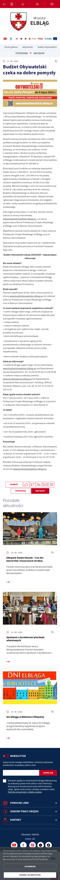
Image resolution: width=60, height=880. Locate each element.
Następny (39, 53)
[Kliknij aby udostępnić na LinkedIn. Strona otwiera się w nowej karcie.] (39, 484)
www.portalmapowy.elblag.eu (17, 379)
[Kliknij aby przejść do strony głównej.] (23, 4)
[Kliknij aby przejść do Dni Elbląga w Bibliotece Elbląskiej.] (30, 688)
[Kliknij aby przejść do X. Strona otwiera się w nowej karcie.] (21, 39)
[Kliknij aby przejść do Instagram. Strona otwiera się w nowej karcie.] (16, 39)
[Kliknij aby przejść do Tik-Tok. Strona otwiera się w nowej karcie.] (25, 39)
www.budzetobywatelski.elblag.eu (19, 218)
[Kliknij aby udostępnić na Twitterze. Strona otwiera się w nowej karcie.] (33, 484)
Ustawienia (30, 866)
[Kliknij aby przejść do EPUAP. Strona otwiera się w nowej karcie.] (48, 39)
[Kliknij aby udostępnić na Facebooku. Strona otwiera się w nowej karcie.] (26, 484)
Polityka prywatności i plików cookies (25, 792)
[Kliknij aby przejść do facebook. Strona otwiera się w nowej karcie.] (11, 39)
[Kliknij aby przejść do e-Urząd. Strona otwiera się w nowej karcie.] (32, 39)
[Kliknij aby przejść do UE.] (55, 39)
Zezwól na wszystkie (30, 875)
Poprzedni (22, 53)
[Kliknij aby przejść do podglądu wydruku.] (51, 484)
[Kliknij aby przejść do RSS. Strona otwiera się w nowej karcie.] (56, 61)
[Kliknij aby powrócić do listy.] (30, 53)
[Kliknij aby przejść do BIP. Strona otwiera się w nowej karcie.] (40, 39)
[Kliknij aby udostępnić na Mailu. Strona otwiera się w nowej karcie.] (45, 484)
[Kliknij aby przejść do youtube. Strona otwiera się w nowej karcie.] (5, 39)
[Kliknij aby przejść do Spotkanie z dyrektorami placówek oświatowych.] (30, 609)
